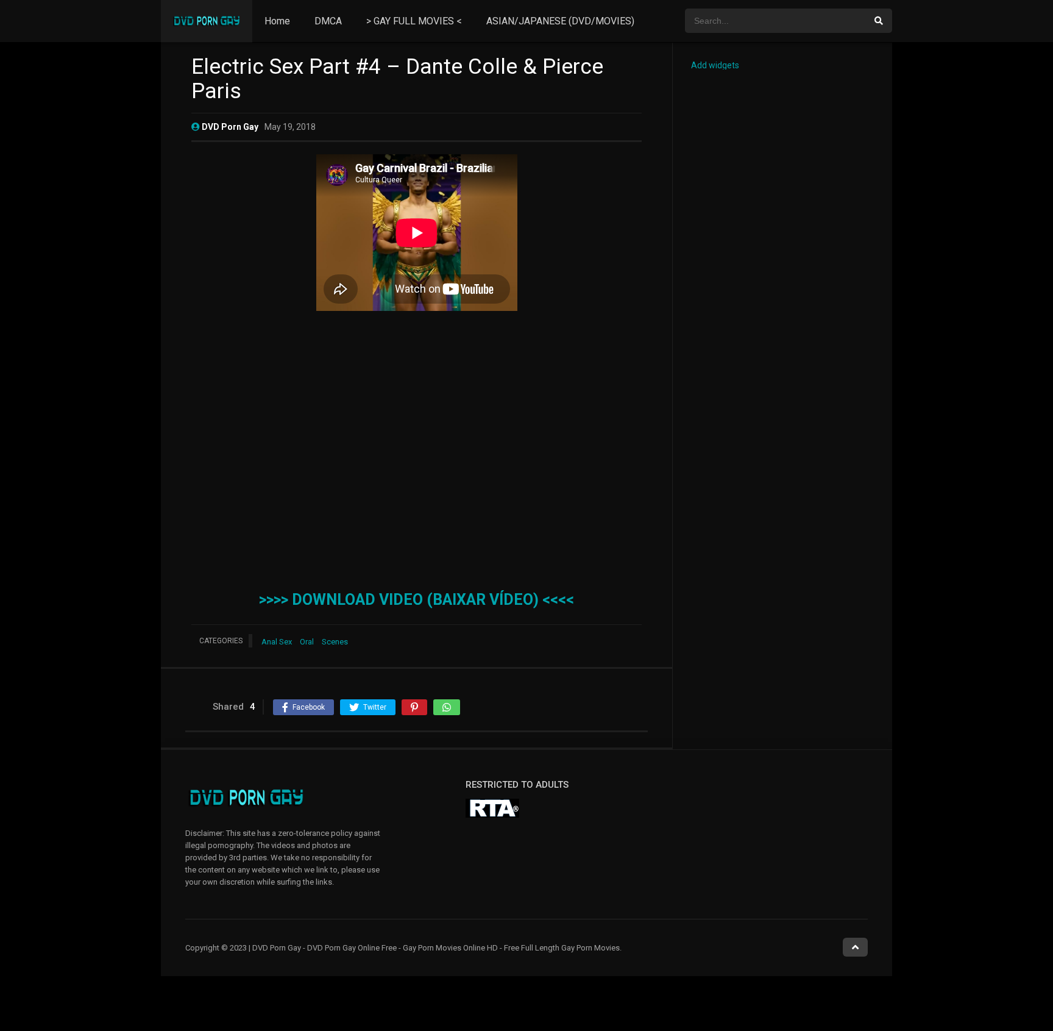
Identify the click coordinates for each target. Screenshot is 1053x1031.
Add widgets (715, 65)
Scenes (335, 641)
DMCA (328, 21)
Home (277, 21)
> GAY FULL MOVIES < (414, 21)
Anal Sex (276, 641)
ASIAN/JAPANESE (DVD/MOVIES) (560, 21)
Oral (307, 641)
